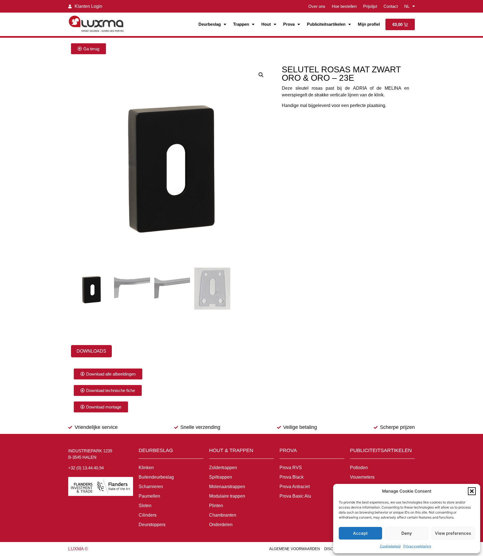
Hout (266, 24)
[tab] (91, 351)
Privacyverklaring (417, 546)
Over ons (316, 6)
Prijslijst (370, 6)
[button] (472, 491)
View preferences (453, 533)
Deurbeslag (209, 24)
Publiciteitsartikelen (326, 24)
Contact (390, 6)
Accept (360, 533)
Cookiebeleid (390, 546)
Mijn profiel (369, 24)
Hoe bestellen (344, 6)
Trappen (241, 24)
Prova (289, 24)
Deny (406, 533)
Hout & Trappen (231, 450)
